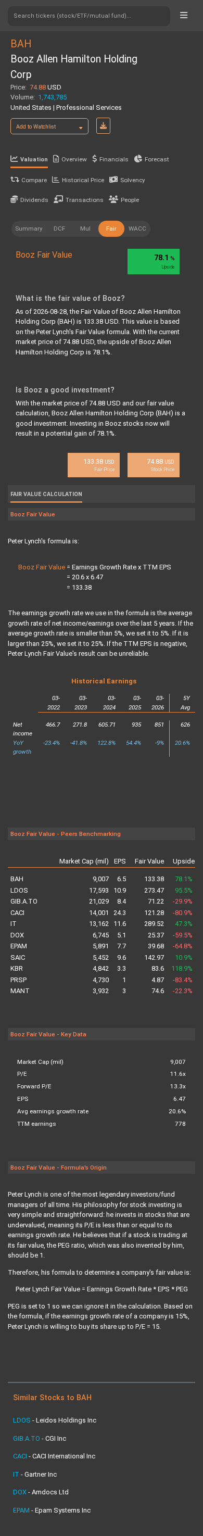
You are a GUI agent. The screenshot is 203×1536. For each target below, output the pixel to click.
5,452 (101, 957)
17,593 (99, 890)
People (130, 200)
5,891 (101, 946)
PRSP (18, 980)
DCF (59, 228)
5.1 (121, 935)
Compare (34, 180)
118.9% (182, 968)
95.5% (184, 890)
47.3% (184, 924)
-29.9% (183, 901)
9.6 (121, 957)
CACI (17, 913)
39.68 (156, 946)
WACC (137, 228)
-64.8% (183, 946)
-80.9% (183, 913)
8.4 (121, 901)
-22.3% (183, 991)
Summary (29, 228)
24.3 (119, 913)
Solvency (132, 180)
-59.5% (183, 935)
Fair (111, 228)
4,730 (101, 980)
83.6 (157, 968)
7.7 (121, 946)
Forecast (157, 159)
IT (13, 924)
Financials (114, 159)
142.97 (154, 957)
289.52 (154, 924)
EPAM (18, 946)
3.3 (121, 968)
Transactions (85, 200)
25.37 (156, 935)
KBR (16, 968)
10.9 (119, 890)
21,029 (99, 901)
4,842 (101, 968)
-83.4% (183, 980)
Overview (74, 159)
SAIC (17, 957)
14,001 (99, 913)
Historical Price (83, 180)
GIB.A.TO (23, 901)
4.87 (157, 980)
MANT (20, 991)
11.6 (119, 924)
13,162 (99, 924)
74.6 (157, 991)
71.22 (156, 901)
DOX (17, 935)
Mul (85, 228)
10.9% (184, 957)
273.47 (154, 890)
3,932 (101, 991)
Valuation (34, 159)
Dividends (34, 200)
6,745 (101, 935)
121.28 (154, 913)
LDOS (19, 890)
